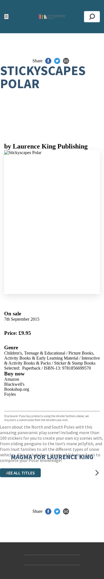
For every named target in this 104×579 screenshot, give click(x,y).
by (46, 146)
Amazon (11, 379)
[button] (7, 472)
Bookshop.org (16, 389)
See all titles (20, 473)
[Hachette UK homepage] (52, 17)
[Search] (92, 16)
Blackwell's (14, 384)
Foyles (10, 394)
